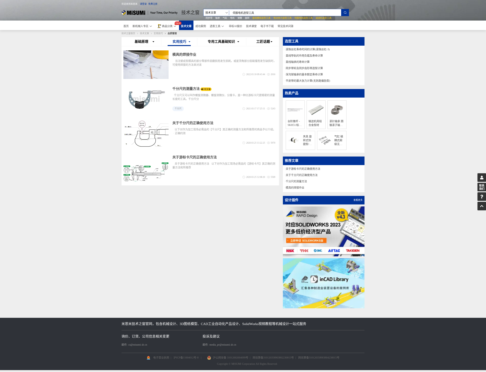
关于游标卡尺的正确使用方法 (194, 157)
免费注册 (152, 4)
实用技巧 (158, 33)
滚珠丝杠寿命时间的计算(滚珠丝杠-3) (308, 49)
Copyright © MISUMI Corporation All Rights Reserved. (247, 363)
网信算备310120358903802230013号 (273, 357)
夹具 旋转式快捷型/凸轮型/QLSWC (308, 140)
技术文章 (186, 26)
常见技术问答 (285, 26)
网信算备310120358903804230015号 (318, 357)
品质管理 (172, 33)
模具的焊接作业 (184, 54)
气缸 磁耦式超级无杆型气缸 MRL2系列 (339, 140)
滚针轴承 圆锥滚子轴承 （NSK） (336, 123)
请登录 (143, 4)
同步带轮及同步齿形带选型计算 (304, 68)
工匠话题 (263, 42)
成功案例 (200, 26)
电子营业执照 (161, 357)
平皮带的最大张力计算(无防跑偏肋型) (308, 80)
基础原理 (141, 42)
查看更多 (358, 200)
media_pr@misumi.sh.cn (222, 344)
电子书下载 (267, 26)
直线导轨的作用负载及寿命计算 (304, 55)
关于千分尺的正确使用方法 (192, 123)
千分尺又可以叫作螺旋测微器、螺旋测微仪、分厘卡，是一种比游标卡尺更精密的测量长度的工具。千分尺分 (223, 97)
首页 (126, 26)
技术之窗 (190, 12)
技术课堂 (251, 26)
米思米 (150, 12)
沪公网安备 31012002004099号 (230, 357)
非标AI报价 (235, 26)
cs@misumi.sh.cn (137, 344)
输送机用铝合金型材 (315, 123)
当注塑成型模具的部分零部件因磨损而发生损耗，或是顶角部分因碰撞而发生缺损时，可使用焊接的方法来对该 (224, 63)
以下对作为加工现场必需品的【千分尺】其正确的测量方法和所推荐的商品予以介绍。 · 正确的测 (224, 131)
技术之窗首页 (128, 33)
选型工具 (215, 26)
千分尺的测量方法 (186, 89)
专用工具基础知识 (221, 42)
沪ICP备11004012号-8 (186, 357)
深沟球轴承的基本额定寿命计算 (304, 74)
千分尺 (178, 108)
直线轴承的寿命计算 (298, 61)
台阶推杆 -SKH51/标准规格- (295, 123)
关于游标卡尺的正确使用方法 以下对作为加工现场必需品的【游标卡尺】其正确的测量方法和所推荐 (223, 165)
